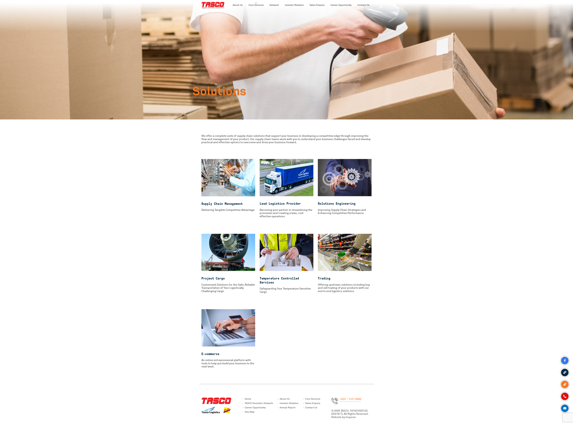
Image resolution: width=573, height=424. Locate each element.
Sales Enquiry (317, 5)
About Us (238, 5)
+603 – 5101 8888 (350, 399)
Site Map (250, 411)
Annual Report (287, 407)
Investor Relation (294, 5)
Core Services (312, 398)
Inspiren (351, 417)
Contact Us (311, 407)
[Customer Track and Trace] (565, 384)
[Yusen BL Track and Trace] (565, 372)
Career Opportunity (341, 5)
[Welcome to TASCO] (212, 5)
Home (248, 398)
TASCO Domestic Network (259, 403)
